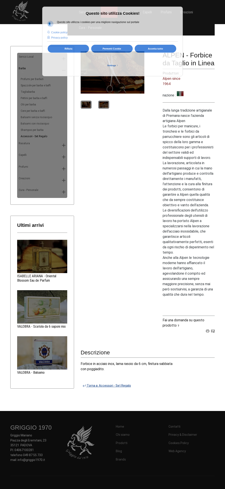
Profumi (23, 168)
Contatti (174, 426)
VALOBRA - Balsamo (31, 372)
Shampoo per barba (32, 130)
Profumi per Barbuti (32, 79)
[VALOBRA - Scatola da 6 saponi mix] (42, 307)
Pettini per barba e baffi (34, 98)
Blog (119, 451)
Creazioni (24, 180)
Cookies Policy (179, 443)
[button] (63, 145)
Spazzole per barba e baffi (36, 85)
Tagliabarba (28, 91)
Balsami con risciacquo (35, 123)
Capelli (23, 156)
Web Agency (177, 451)
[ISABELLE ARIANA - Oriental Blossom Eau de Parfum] (42, 256)
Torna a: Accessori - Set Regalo (108, 385)
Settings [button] (112, 65)
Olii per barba (28, 104)
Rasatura (24, 145)
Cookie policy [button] (59, 32)
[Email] (213, 331)
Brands (121, 459)
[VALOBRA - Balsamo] (42, 353)
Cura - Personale (28, 191)
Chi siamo (123, 434)
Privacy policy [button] (59, 37)
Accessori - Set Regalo (34, 136)
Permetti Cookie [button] (112, 48)
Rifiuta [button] (68, 48)
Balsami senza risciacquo (36, 117)
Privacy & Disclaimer (183, 434)
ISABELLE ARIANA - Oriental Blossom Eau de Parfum (36, 278)
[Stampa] (207, 331)
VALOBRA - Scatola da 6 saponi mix (41, 326)
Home (120, 426)
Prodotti (121, 443)
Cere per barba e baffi (33, 110)
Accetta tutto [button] (155, 48)
